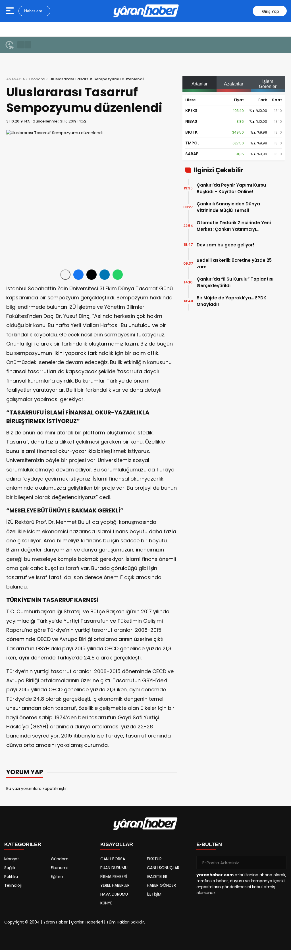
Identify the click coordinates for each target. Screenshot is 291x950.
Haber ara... (34, 11)
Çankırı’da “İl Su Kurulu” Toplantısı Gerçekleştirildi (235, 282)
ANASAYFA (15, 79)
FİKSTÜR (154, 859)
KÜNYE (106, 903)
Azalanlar (233, 83)
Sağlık (9, 868)
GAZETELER (157, 876)
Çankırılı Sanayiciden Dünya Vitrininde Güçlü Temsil (228, 207)
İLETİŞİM (154, 894)
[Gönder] (280, 862)
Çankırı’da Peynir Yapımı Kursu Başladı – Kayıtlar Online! (231, 188)
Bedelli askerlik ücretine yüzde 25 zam (234, 263)
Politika (11, 876)
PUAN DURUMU (114, 868)
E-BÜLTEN (209, 844)
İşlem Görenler (268, 84)
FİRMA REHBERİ (113, 876)
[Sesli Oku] (65, 274)
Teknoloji (13, 885)
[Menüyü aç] (10, 11)
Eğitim (57, 876)
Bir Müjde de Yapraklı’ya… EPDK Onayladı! (231, 301)
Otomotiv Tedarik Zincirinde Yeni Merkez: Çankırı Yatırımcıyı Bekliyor (234, 226)
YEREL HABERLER (115, 885)
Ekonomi (37, 79)
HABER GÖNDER (161, 885)
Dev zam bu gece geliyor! (225, 245)
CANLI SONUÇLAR (163, 868)
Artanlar (199, 83)
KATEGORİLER (22, 844)
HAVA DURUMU (114, 894)
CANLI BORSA (112, 859)
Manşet (11, 859)
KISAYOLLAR (116, 844)
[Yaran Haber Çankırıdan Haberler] (146, 10)
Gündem (59, 859)
